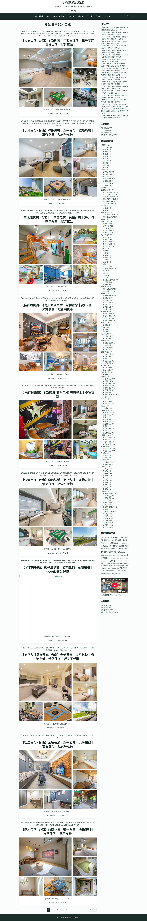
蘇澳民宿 (106, 471)
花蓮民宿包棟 (105, 235)
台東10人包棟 (107, 404)
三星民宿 (106, 469)
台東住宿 (103, 406)
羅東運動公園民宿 (108, 507)
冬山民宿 (106, 480)
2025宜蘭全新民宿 (109, 215)
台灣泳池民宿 (56, 385)
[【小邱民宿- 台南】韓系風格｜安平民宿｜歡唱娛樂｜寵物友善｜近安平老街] (58, 167)
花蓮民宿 (71, 16)
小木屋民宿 (104, 565)
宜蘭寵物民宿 (107, 381)
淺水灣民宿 (106, 457)
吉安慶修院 (106, 282)
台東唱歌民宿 (107, 181)
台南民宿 (80, 16)
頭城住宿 (124, 570)
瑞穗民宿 (106, 253)
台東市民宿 (106, 325)
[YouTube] (75, 11)
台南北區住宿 (85, 298)
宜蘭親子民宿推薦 (123, 563)
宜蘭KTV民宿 (107, 388)
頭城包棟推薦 (104, 573)
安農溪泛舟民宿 (108, 493)
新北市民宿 (110, 565)
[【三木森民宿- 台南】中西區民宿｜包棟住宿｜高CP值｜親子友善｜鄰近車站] (58, 254)
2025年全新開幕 (108, 203)
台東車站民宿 (107, 464)
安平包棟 (115, 561)
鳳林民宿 (106, 251)
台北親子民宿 (113, 548)
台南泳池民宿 (43, 825)
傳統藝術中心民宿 (108, 511)
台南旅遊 (66, 33)
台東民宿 (89, 16)
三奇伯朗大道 (110, 540)
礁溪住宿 (106, 149)
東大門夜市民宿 (108, 269)
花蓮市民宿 (106, 257)
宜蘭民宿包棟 (105, 435)
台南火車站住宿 (112, 555)
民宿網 (47, 16)
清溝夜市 (122, 565)
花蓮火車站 (106, 284)
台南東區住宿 (107, 349)
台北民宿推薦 (105, 334)
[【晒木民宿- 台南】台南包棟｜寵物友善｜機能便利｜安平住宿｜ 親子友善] (58, 866)
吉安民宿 (106, 260)
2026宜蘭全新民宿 (109, 217)
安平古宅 (123, 561)
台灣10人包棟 (47, 36)
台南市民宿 (86, 385)
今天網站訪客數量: (106, 130)
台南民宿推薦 (58, 31)
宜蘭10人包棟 (107, 439)
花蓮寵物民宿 (107, 412)
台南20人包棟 (56, 36)
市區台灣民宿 (65, 385)
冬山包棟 (108, 543)
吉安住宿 (106, 208)
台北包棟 (103, 365)
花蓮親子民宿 (107, 428)
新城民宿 (106, 255)
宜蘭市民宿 (106, 484)
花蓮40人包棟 (107, 239)
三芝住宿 (106, 167)
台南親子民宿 (25, 31)
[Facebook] (72, 11)
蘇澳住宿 (106, 158)
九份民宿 (106, 332)
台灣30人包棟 (67, 31)
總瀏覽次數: (104, 132)
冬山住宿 (106, 147)
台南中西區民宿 (83, 33)
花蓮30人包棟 (107, 244)
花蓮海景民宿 (115, 568)
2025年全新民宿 (105, 537)
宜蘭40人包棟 (107, 442)
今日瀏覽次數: (105, 128)
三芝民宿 (106, 329)
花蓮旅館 (106, 430)
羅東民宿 (106, 475)
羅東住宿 (106, 152)
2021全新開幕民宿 (36, 560)
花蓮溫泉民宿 (107, 421)
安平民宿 (29, 121)
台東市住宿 (106, 408)
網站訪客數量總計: (106, 135)
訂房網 (55, 16)
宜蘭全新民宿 (105, 212)
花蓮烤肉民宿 (107, 415)
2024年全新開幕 (108, 201)
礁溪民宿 (106, 487)
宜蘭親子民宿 (107, 383)
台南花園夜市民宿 (115, 558)
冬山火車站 (106, 520)
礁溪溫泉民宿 (107, 496)
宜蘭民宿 (62, 16)
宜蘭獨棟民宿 (107, 390)
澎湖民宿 (108, 16)
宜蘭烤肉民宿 (107, 379)
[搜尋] (127, 16)
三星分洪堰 (106, 505)
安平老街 (73, 121)
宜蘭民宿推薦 (105, 377)
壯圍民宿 (106, 482)
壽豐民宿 (106, 262)
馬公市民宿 (111, 573)
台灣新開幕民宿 (38, 385)
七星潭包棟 (122, 537)
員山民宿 (106, 478)
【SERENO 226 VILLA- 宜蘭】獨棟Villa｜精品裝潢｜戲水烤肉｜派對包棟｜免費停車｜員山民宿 (114, 111)
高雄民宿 (117, 573)
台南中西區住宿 (62, 213)
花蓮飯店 (106, 426)
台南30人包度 (123, 548)
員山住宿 (106, 161)
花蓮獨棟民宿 (107, 419)
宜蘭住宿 (103, 145)
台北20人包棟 (107, 367)
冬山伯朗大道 (107, 500)
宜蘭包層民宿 (108, 563)
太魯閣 (105, 275)
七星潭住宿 (114, 537)
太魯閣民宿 (107, 561)
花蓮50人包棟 (107, 242)
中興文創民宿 (107, 498)
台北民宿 (98, 16)
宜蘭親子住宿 (115, 563)
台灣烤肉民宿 (90, 121)
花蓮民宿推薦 (105, 410)
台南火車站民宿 (121, 555)
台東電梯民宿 (107, 185)
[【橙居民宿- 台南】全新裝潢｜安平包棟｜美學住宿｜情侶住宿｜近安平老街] (58, 779)
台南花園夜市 (49, 31)
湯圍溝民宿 (106, 523)
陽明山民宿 (119, 570)
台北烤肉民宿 (107, 338)
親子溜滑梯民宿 (111, 570)
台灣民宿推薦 (76, 31)
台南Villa (72, 823)
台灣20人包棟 (73, 33)
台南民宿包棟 (31, 33)
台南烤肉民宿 (74, 123)
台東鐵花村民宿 (108, 462)
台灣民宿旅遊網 (73, 3)
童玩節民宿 (106, 502)
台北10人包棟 (107, 370)
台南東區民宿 (107, 304)
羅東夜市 (106, 509)
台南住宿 (41, 31)
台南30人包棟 (65, 36)
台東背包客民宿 (108, 179)
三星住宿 (106, 154)
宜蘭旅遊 (103, 491)
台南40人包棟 (107, 230)
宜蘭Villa (106, 397)
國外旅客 (122, 558)
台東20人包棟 (107, 401)
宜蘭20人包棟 (107, 437)
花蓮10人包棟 (107, 246)
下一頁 (91, 910)
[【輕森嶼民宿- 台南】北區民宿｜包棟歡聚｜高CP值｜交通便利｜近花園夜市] (58, 342)
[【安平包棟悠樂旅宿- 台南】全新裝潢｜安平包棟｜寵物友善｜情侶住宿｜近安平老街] (58, 692)
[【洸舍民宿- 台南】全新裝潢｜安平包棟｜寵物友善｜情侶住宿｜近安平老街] (58, 517)
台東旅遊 (103, 460)
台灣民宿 (38, 33)
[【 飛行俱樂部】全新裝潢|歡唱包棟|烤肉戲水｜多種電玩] (58, 429)
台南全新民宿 (34, 31)
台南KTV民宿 (58, 33)
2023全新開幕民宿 (109, 192)
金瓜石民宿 (106, 455)
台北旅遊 (103, 453)
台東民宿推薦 (105, 176)
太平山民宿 (106, 525)
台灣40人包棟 (107, 314)
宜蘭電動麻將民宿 (108, 394)
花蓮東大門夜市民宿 (109, 280)
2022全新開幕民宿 (58, 388)
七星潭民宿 (106, 266)
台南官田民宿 (107, 307)
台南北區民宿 (52, 300)
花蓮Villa (106, 417)
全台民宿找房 (39, 16)
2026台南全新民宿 (48, 33)
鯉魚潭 (105, 271)
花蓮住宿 (103, 206)
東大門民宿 (117, 565)
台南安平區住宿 (56, 121)
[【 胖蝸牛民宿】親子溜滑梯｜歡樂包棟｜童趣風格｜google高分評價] (58, 604)
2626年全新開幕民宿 (109, 199)
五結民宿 (106, 163)
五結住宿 (118, 540)
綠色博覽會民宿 (108, 518)
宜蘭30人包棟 (107, 444)
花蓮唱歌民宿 (107, 433)
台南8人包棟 (67, 650)
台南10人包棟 (85, 31)
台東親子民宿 (107, 183)
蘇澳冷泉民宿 (107, 527)
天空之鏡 (106, 278)
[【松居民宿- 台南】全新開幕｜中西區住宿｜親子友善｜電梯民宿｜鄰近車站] (58, 77)
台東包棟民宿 (105, 399)
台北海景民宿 (107, 336)
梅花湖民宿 (106, 514)
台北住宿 (103, 165)
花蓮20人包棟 (107, 237)
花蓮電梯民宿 (107, 424)
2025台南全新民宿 (109, 289)
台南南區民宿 (107, 309)
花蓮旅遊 (103, 264)
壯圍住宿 (106, 156)
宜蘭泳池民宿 (107, 385)
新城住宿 (106, 210)
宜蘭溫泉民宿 (107, 392)
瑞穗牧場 (106, 273)
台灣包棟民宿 (37, 123)
